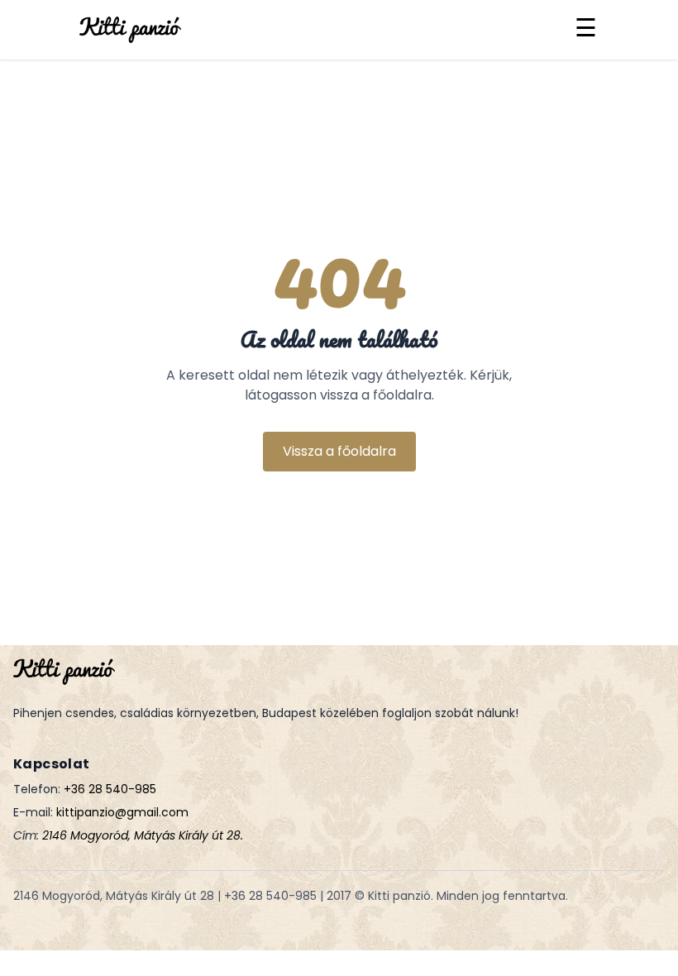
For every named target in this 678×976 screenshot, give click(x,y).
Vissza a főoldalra (339, 451)
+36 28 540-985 (110, 789)
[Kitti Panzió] (130, 30)
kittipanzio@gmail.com (122, 812)
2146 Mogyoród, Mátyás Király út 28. (142, 835)
